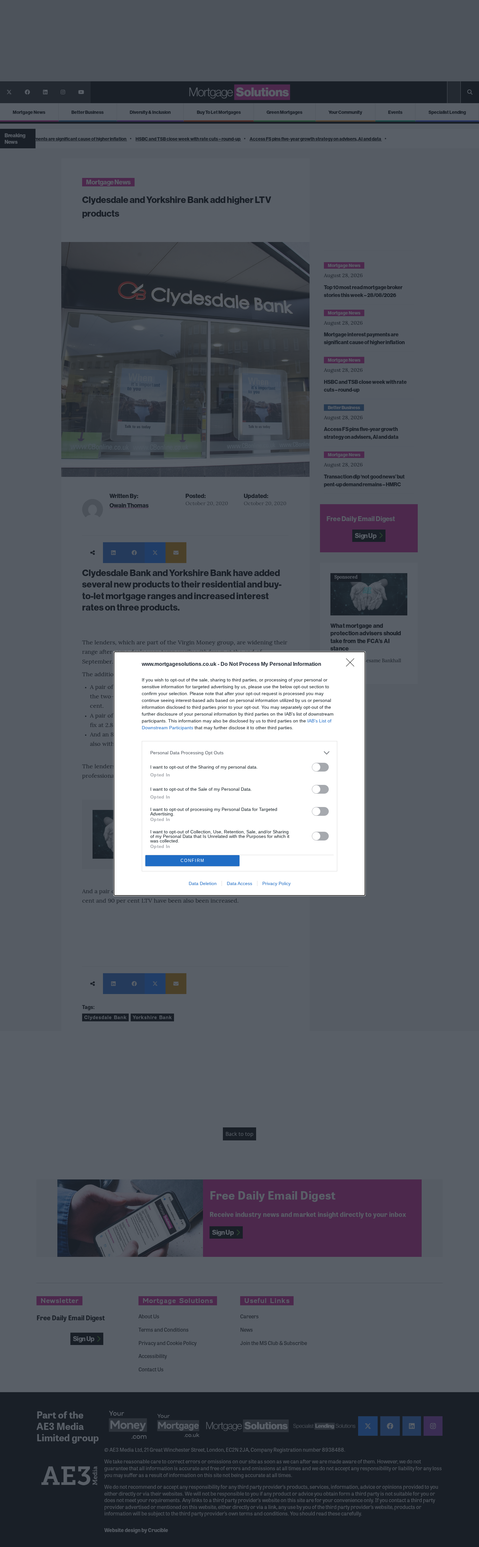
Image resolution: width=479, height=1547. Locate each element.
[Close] (352, 664)
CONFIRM (193, 860)
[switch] (320, 767)
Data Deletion (203, 883)
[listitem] (239, 752)
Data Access (239, 883)
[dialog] (239, 773)
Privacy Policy (276, 883)
